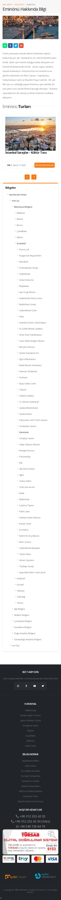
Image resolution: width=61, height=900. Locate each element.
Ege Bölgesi (19, 609)
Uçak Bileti (30, 735)
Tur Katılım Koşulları (30, 771)
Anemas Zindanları (28, 371)
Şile (21, 462)
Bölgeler (19, 4)
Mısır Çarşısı (25, 542)
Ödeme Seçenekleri (30, 786)
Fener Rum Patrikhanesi (30, 334)
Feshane (23, 377)
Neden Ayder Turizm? (30, 715)
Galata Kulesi (25, 414)
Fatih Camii (24, 511)
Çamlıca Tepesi (26, 505)
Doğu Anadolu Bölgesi (24, 633)
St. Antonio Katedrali (29, 401)
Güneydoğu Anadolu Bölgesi (27, 639)
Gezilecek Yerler (18, 194)
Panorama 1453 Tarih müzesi (33, 420)
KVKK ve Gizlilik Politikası (30, 791)
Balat (21, 493)
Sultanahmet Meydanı (29, 548)
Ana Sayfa (7, 4)
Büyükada (24, 286)
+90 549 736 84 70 (32, 826)
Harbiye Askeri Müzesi (29, 517)
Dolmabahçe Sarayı (28, 267)
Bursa (20, 225)
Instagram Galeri (30, 725)
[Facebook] (26, 686)
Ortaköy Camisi (26, 438)
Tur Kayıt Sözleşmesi (30, 776)
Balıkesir (21, 213)
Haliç (21, 316)
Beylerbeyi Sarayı (27, 304)
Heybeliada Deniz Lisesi (30, 298)
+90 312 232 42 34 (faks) (32, 821)
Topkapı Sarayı (26, 566)
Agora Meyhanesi (27, 359)
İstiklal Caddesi (26, 395)
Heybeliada (24, 273)
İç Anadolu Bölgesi (23, 621)
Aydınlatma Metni (30, 760)
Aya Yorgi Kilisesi (27, 292)
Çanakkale (22, 231)
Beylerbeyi (24, 499)
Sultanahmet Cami (28, 310)
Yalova (20, 602)
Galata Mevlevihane (28, 408)
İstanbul (21, 243)
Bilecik (20, 219)
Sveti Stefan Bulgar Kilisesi (31, 340)
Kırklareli (21, 578)
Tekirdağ (21, 596)
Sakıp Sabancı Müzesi (29, 444)
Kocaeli (20, 584)
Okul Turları (30, 765)
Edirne (20, 237)
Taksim (22, 389)
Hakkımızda (30, 710)
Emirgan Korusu (26, 450)
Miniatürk (23, 261)
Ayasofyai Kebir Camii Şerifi (32, 572)
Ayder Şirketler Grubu (30, 720)
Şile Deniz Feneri (27, 468)
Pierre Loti (24, 249)
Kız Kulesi (23, 529)
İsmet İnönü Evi (26, 280)
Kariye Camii (25, 523)
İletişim (30, 730)
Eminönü (24, 432)
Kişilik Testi (30, 745)
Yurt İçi (15, 200)
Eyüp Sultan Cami (27, 383)
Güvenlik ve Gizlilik (30, 781)
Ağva (21, 475)
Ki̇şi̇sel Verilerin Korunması (30, 801)
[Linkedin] (34, 686)
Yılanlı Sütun (25, 554)
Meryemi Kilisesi (27, 347)
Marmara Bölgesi (23, 206)
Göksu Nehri (25, 481)
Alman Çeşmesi (26, 560)
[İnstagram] (18, 686)
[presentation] (27, 177)
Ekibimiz (30, 740)
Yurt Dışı (16, 645)
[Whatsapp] (1, 897)
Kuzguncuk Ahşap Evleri (30, 255)
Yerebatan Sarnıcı (27, 426)
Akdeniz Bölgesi (21, 615)
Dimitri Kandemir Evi (29, 353)
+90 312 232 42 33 (32, 816)
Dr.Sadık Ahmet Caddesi (31, 328)
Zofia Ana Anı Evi (27, 487)
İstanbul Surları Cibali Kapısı (32, 322)
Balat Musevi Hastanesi (30, 365)
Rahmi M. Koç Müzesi (29, 535)
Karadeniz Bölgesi (23, 627)
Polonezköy (24, 456)
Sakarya (20, 590)
